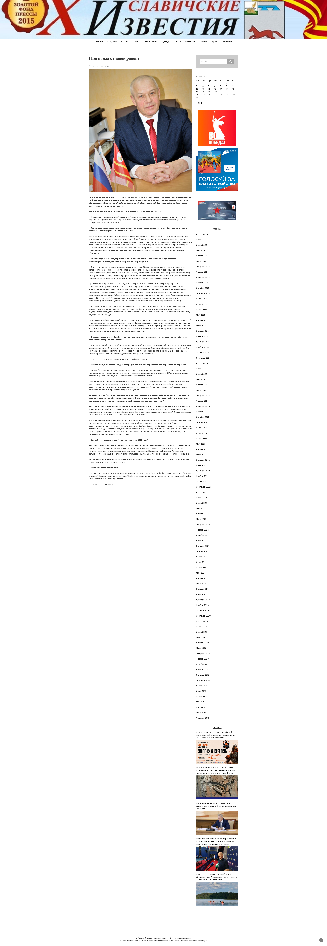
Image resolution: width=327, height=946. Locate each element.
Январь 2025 (202, 336)
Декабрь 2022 (203, 471)
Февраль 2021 (202, 589)
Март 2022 (201, 519)
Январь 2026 (202, 272)
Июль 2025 (201, 304)
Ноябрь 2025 (202, 283)
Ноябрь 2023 (202, 411)
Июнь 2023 (201, 438)
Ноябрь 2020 (202, 605)
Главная (99, 42)
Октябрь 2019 (202, 675)
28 (221, 94)
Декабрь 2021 (202, 535)
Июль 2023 (201, 433)
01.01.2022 (94, 66)
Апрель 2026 (202, 256)
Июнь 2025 (201, 309)
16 (233, 89)
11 (203, 89)
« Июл (199, 103)
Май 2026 (200, 250)
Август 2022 (202, 492)
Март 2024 (201, 390)
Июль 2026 (201, 240)
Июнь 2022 (201, 503)
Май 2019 (200, 702)
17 (197, 92)
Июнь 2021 (201, 567)
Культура (166, 42)
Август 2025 (202, 299)
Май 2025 (200, 315)
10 (197, 89)
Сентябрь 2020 (203, 616)
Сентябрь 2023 (203, 422)
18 (203, 92)
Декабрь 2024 (203, 342)
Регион (137, 42)
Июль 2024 (201, 368)
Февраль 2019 (202, 718)
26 (209, 94)
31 (197, 97)
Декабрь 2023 (203, 406)
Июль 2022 (201, 497)
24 (197, 94)
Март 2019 (201, 712)
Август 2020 (202, 621)
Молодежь (190, 42)
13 (215, 89)
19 (209, 92)
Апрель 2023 (202, 449)
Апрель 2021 (202, 578)
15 (227, 89)
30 (233, 94)
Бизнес (203, 42)
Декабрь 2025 (203, 277)
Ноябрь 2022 (202, 476)
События (125, 42)
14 (221, 89)
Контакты (227, 42)
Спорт (178, 42)
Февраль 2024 (203, 395)
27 (215, 94)
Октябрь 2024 (202, 352)
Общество (112, 42)
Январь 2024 (202, 401)
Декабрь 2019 (202, 664)
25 (203, 94)
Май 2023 (200, 444)
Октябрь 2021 (202, 546)
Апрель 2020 (202, 643)
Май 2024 (200, 379)
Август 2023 (202, 428)
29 (227, 94)
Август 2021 (201, 557)
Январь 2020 (202, 659)
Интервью (105, 66)
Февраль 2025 (203, 331)
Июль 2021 (201, 562)
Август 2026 (202, 234)
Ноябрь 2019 (202, 669)
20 (215, 92)
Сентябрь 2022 (203, 487)
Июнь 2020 (201, 632)
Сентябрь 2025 (203, 293)
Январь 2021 (202, 594)
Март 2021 (201, 583)
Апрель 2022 (202, 514)
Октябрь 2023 (202, 417)
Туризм (214, 42)
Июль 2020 (201, 626)
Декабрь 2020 (203, 600)
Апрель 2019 (202, 707)
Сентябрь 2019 (203, 680)
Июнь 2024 (201, 374)
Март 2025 (201, 326)
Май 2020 (201, 637)
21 (221, 92)
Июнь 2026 (201, 245)
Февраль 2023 (203, 460)
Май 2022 (200, 508)
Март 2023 (201, 454)
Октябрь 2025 (202, 288)
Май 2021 (200, 573)
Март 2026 (201, 261)
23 (233, 92)
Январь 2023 (202, 465)
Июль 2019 (201, 691)
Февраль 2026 (203, 266)
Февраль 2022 (203, 524)
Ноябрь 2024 (202, 347)
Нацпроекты (151, 42)
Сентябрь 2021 (203, 551)
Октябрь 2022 (202, 481)
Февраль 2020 (203, 653)
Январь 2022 (202, 530)
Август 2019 (201, 686)
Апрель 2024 (202, 385)
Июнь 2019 (201, 696)
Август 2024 (202, 363)
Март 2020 (201, 648)
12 (209, 89)
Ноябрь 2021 (202, 540)
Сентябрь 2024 (203, 358)
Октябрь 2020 (203, 610)
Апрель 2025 (202, 320)
